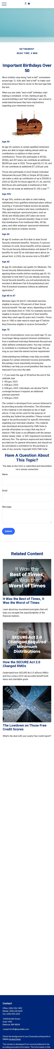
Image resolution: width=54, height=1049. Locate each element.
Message (6, 507)
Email (4, 490)
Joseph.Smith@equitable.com (16, 1029)
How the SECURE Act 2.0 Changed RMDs (21, 664)
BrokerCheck (15, 1039)
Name (5, 474)
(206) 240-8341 (16, 1011)
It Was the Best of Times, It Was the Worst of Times (23, 601)
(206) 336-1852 (15, 1008)
